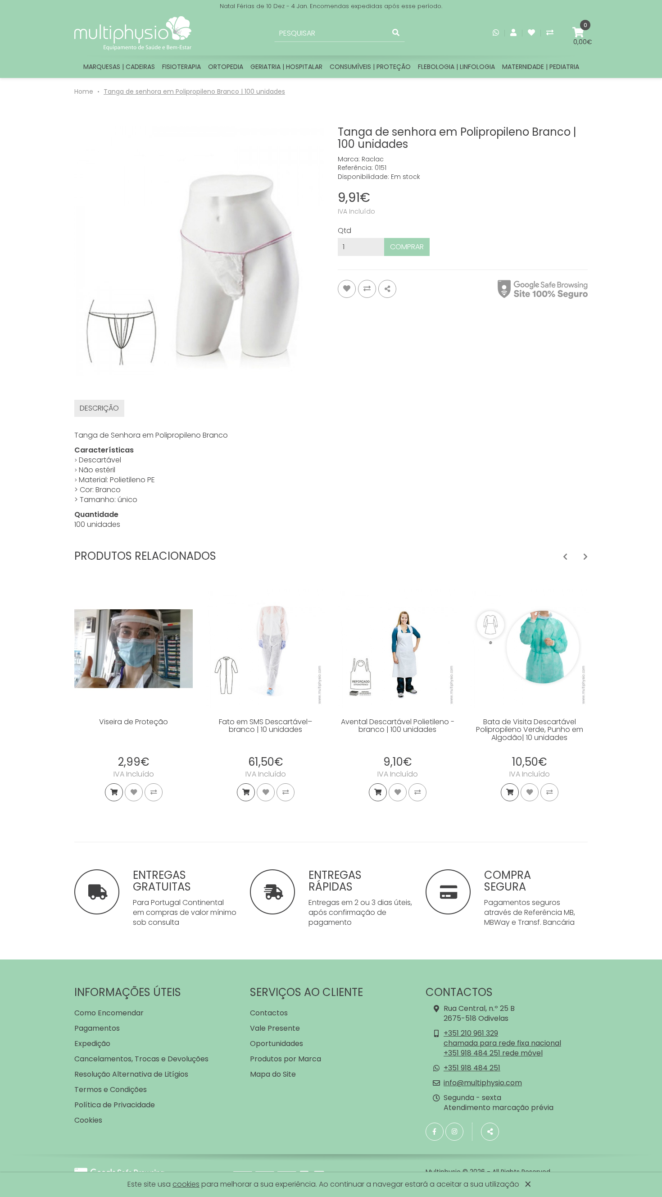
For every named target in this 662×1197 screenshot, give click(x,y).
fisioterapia (181, 66)
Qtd (344, 231)
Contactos (269, 1013)
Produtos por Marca (285, 1059)
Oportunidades (276, 1043)
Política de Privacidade (114, 1105)
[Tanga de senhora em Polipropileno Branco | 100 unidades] (199, 251)
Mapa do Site (273, 1074)
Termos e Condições (110, 1089)
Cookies (88, 1120)
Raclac (373, 159)
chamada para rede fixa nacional (502, 1043)
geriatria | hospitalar (286, 66)
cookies (186, 1184)
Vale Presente (275, 1028)
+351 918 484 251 (472, 1068)
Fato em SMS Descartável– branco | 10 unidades (265, 726)
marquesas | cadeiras (119, 66)
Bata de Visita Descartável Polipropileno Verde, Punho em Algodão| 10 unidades (529, 730)
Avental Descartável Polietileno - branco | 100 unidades (397, 726)
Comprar (407, 247)
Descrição (99, 408)
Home (83, 91)
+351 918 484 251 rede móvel (493, 1053)
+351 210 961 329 (471, 1033)
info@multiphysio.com (483, 1083)
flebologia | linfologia (456, 66)
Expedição (92, 1043)
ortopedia (225, 66)
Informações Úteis (127, 992)
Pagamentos (97, 1028)
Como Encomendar (109, 1013)
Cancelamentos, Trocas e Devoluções (141, 1059)
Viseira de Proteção (133, 722)
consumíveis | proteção (370, 66)
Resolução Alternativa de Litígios (131, 1074)
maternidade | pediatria (540, 66)
